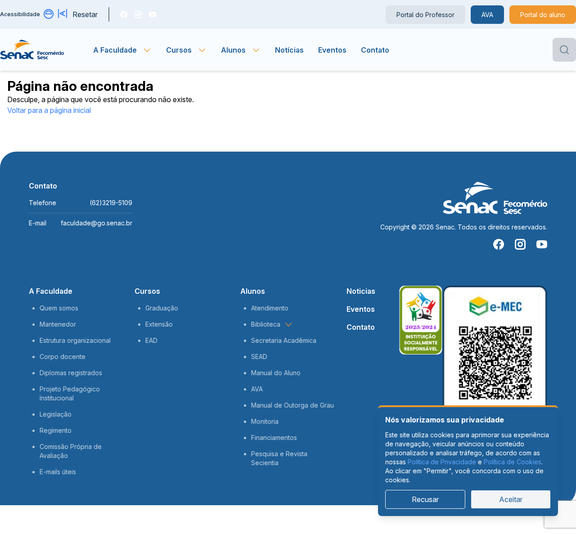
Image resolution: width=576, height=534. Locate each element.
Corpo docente (63, 356)
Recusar (425, 499)
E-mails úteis (58, 472)
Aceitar (510, 499)
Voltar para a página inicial (49, 110)
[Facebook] (123, 14)
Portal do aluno (542, 14)
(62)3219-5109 (111, 202)
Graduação (161, 308)
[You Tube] (152, 14)
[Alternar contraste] (49, 14)
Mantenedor (58, 324)
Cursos (147, 291)
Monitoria (265, 421)
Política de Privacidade (442, 462)
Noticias (360, 291)
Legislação (56, 414)
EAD (151, 340)
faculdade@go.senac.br (96, 223)
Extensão (159, 324)
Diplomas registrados (71, 373)
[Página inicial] (46, 50)
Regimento (56, 430)
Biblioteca (265, 324)
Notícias (289, 49)
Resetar (85, 14)
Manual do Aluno (276, 373)
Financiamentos (274, 437)
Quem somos (59, 308)
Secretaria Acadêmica (283, 340)
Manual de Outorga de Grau (292, 405)
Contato (375, 49)
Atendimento (269, 308)
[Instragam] (138, 14)
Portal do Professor (425, 14)
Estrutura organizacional (75, 340)
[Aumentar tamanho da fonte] (63, 14)
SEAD (259, 356)
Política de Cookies (512, 462)
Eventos (332, 49)
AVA (487, 14)
